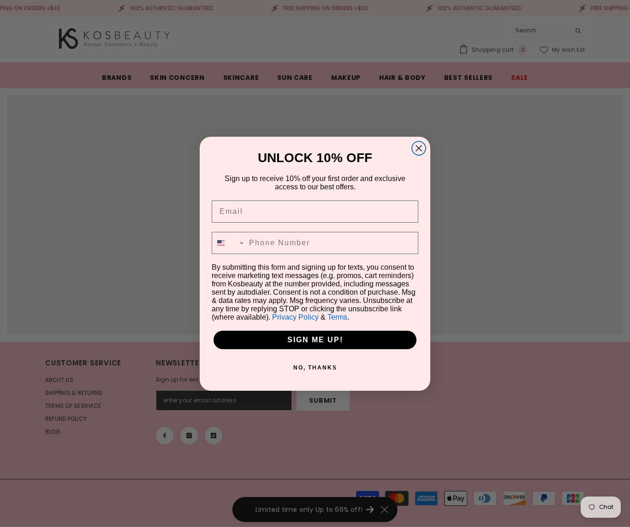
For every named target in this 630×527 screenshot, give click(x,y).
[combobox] (228, 243)
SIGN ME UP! (315, 340)
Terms (337, 317)
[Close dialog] (419, 148)
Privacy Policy (295, 317)
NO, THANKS (315, 367)
